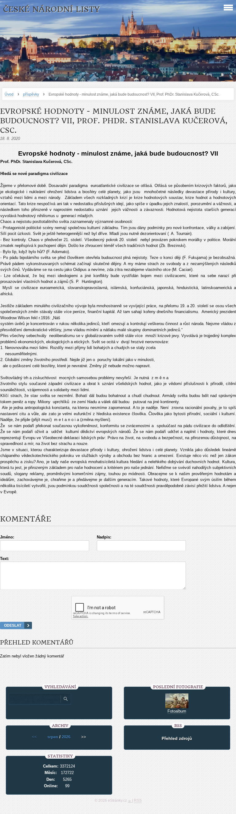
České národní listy (51, 9)
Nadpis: (104, 537)
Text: (4, 558)
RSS (138, 800)
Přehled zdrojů (177, 738)
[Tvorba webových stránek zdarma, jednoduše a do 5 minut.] (130, 801)
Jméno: (7, 537)
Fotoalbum (176, 711)
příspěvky (31, 94)
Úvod (9, 94)
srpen (52, 737)
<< (34, 737)
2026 (66, 737)
